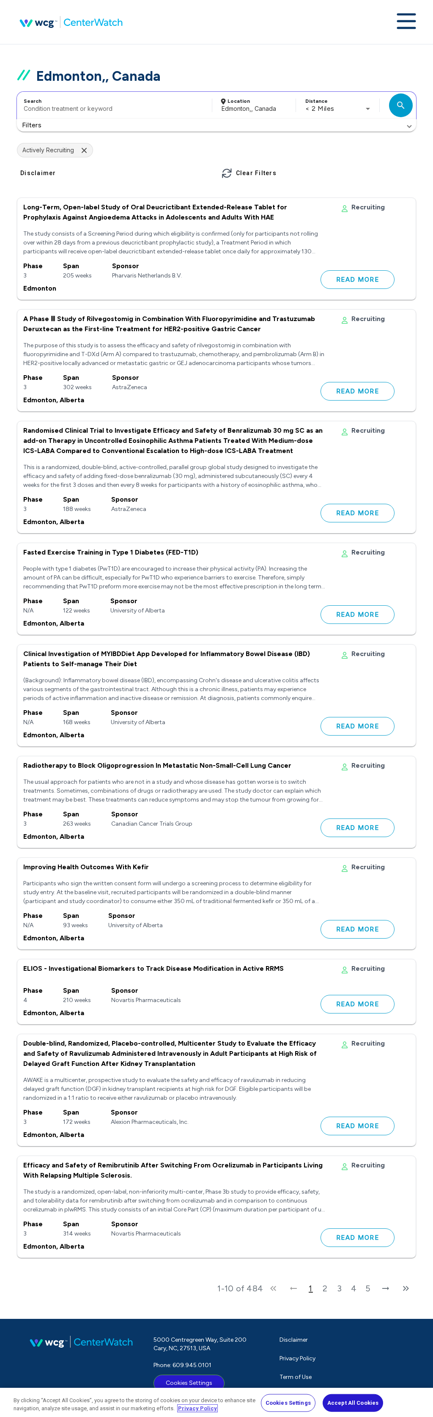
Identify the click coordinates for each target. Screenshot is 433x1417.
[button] (216, 125)
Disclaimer (294, 1339)
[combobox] (113, 105)
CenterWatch (71, 22)
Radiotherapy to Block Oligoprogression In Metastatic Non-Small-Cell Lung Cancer (157, 765)
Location (238, 101)
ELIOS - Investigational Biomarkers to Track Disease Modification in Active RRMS (153, 968)
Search (32, 101)
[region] (216, 1402)
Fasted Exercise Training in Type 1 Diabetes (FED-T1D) (110, 552)
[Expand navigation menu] (406, 22)
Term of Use (296, 1377)
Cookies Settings (189, 1383)
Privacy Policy (297, 1358)
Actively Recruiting (48, 150)
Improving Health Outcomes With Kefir (86, 867)
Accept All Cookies (352, 1403)
